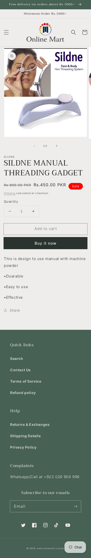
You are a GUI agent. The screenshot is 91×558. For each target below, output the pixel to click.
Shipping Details (25, 436)
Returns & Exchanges (30, 424)
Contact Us (20, 370)
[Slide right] (56, 145)
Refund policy (23, 392)
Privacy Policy (23, 447)
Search (16, 358)
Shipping (9, 193)
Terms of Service (25, 381)
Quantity (11, 201)
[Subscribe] (75, 506)
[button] (6, 32)
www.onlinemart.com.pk (50, 548)
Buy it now (45, 243)
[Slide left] (34, 145)
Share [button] (15, 310)
